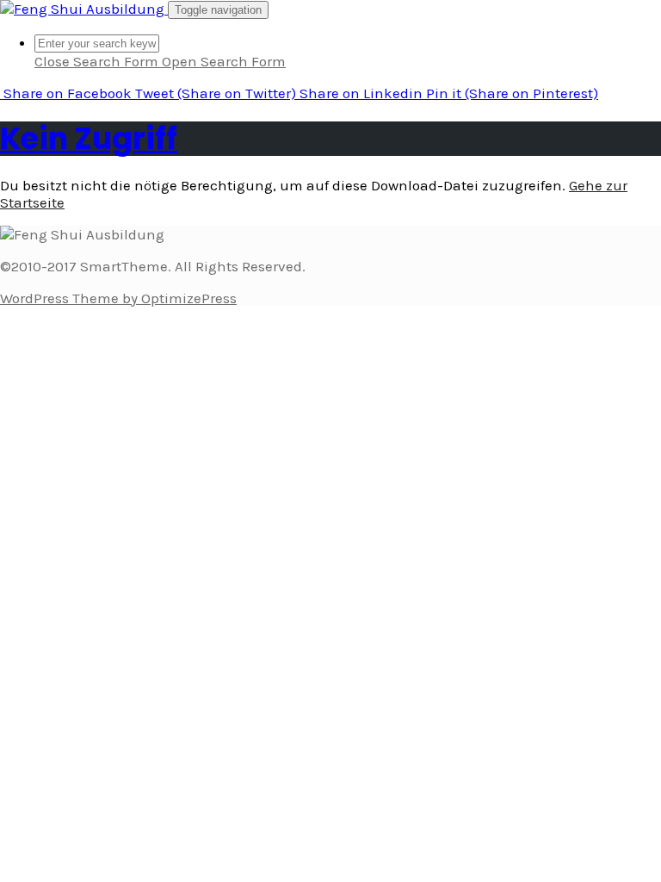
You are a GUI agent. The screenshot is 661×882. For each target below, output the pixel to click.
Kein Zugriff (88, 138)
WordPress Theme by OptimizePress (118, 298)
